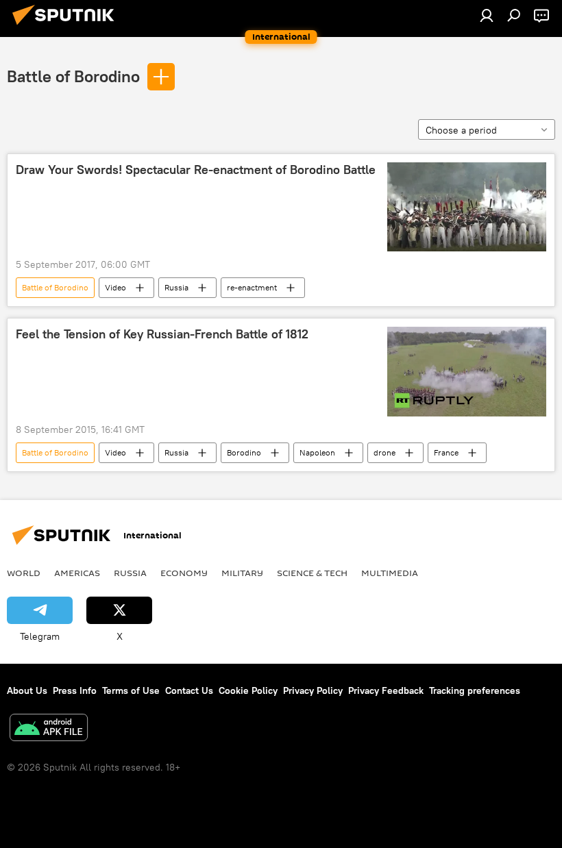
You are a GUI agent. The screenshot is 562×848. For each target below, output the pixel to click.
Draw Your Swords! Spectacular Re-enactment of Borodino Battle (196, 169)
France (446, 452)
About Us (27, 690)
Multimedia (389, 572)
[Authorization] (486, 15)
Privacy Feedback (386, 690)
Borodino (244, 452)
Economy (184, 572)
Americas (77, 572)
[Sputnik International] (67, 27)
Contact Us (189, 690)
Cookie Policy (248, 690)
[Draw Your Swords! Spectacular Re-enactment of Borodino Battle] (466, 206)
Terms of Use (131, 690)
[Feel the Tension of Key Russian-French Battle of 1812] (466, 371)
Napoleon (317, 452)
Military (242, 572)
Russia (176, 287)
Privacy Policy (313, 690)
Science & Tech (312, 572)
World (23, 572)
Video (115, 287)
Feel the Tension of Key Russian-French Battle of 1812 (162, 334)
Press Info (75, 690)
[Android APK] (48, 729)
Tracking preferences (474, 690)
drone (384, 452)
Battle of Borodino (73, 76)
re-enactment (252, 287)
